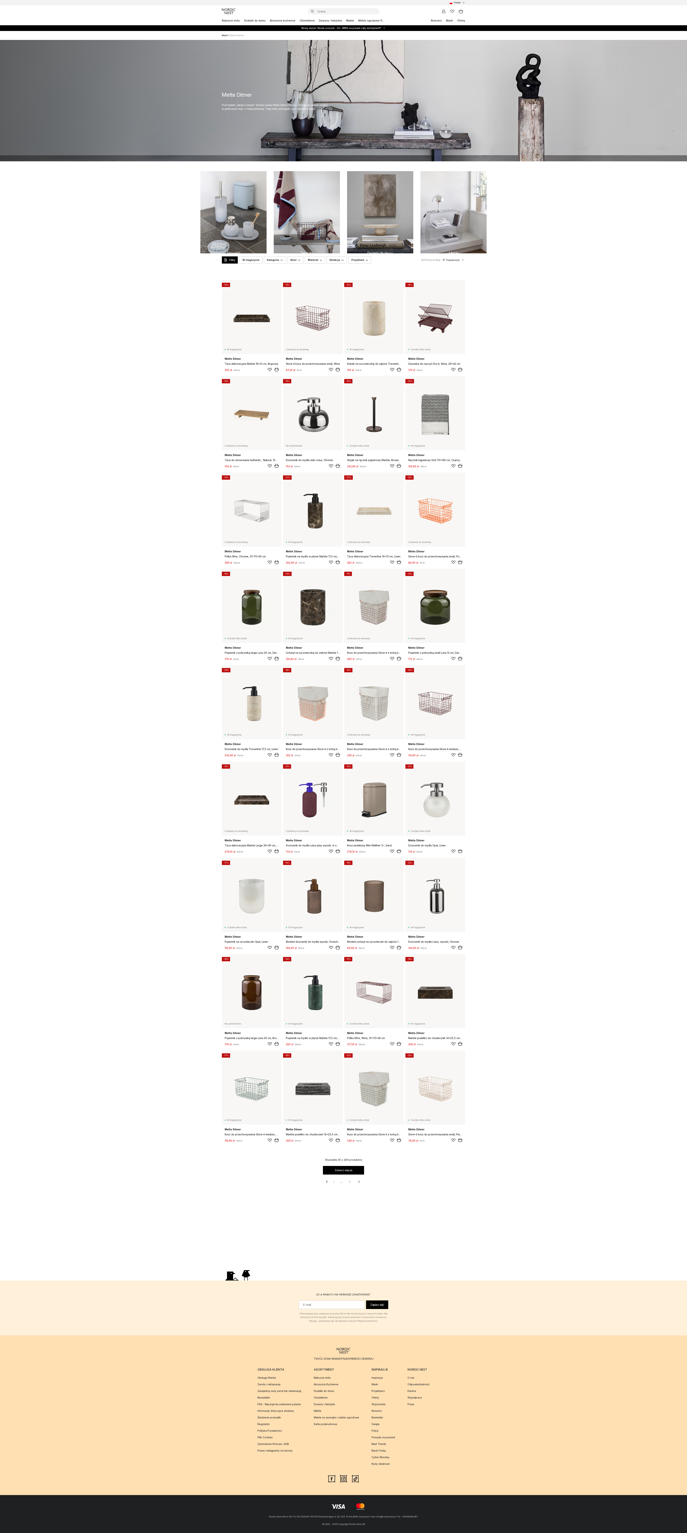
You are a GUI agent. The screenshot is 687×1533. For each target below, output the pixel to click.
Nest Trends (379, 1443)
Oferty (461, 20)
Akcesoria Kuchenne (326, 1384)
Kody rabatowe (381, 1463)
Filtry (232, 260)
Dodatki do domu (254, 20)
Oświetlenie (307, 20)
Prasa (411, 1404)
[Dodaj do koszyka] (276, 369)
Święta (375, 1424)
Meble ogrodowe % (370, 20)
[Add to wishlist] (270, 369)
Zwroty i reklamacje (269, 1384)
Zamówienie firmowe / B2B (273, 1443)
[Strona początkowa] (228, 11)
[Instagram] (343, 1478)
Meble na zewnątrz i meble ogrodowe (336, 1417)
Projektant (357, 259)
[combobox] (457, 2)
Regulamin (263, 1424)
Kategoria (273, 259)
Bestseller (377, 1417)
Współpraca (415, 1397)
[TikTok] (355, 1478)
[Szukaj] (312, 11)
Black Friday (379, 1450)
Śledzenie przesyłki (269, 1417)
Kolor (293, 259)
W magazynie (250, 259)
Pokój (375, 1430)
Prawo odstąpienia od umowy (275, 1450)
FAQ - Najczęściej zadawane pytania (279, 1404)
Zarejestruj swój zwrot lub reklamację (279, 1390)
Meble (350, 20)
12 (349, 1182)
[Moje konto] (443, 11)
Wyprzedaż (379, 1404)
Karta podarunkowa (325, 1424)
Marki (449, 20)
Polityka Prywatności (269, 1430)
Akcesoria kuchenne (282, 20)
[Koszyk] (461, 11)
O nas (411, 1377)
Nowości (436, 20)
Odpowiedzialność (419, 1384)
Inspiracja (377, 1377)
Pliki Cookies (265, 1437)
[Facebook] (332, 1478)
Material (313, 259)
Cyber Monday (380, 1457)
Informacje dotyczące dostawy (275, 1410)
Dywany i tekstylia (330, 20)
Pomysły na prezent (383, 1437)
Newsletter (263, 1397)
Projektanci (378, 1390)
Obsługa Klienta (266, 1377)
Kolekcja (335, 259)
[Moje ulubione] (452, 11)
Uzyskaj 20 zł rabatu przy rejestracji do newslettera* (346, 2)
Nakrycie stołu (231, 20)
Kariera (412, 1390)
